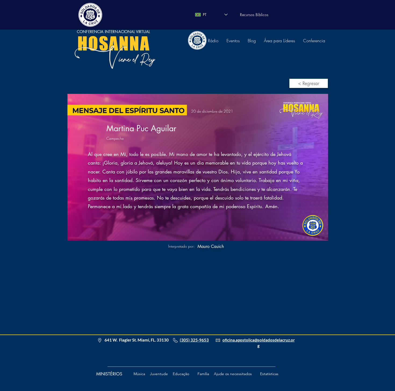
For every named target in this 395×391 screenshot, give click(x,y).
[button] (231, 374)
